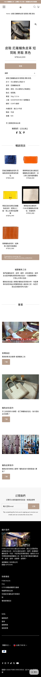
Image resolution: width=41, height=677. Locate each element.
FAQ (3, 584)
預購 (20, 66)
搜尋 (3, 621)
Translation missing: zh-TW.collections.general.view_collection (18, 257)
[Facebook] (3, 663)
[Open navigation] (5, 7)
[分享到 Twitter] (20, 133)
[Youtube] (17, 663)
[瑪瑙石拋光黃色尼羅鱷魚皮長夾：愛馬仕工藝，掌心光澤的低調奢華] (10, 195)
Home (8, 14)
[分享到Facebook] (17, 133)
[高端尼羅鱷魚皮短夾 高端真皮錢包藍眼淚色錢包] (10, 160)
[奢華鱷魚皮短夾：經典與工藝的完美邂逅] (10, 232)
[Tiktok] (11, 663)
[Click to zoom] (35, 24)
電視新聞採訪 (6, 601)
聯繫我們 (15, 128)
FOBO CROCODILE (17, 670)
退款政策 (5, 628)
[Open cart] (38, 7)
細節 (6, 73)
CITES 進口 (24, 128)
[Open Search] (34, 7)
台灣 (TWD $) (20, 645)
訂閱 (33, 506)
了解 (6, 362)
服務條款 (5, 625)
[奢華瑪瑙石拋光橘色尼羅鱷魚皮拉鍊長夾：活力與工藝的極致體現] (30, 160)
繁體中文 (5, 645)
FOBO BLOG (6, 581)
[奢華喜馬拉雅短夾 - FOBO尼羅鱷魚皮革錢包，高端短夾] (30, 195)
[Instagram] (5, 663)
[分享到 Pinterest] (24, 133)
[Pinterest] (8, 663)
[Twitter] (14, 663)
